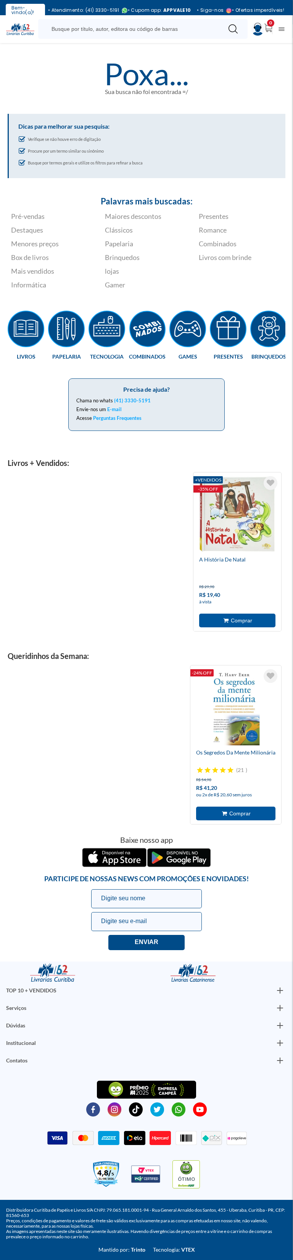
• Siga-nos (210, 10)
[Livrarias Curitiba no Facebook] (93, 1109)
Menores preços (35, 243)
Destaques (27, 230)
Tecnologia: (174, 1249)
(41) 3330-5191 (132, 400)
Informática (28, 285)
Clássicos (119, 230)
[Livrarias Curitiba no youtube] (200, 1109)
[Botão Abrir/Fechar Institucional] (280, 990)
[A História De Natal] (237, 515)
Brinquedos (122, 257)
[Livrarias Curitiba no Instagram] (114, 1109)
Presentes (214, 216)
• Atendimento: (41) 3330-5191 (83, 10)
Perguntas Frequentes (117, 418)
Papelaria (119, 243)
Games (188, 356)
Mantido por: (121, 1249)
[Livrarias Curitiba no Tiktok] (136, 1109)
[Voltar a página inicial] (20, 28)
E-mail (114, 409)
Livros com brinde (225, 257)
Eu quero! (146, 942)
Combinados (218, 243)
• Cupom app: (159, 10)
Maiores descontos (133, 216)
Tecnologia (107, 356)
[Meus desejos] (270, 483)
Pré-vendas (28, 216)
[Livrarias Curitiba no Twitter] (157, 1109)
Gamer (115, 285)
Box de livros (30, 257)
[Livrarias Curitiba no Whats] (178, 1109)
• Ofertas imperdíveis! (258, 10)
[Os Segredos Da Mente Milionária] (234, 708)
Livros (26, 356)
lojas (112, 271)
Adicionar (237, 620)
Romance (213, 230)
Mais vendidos (32, 271)
